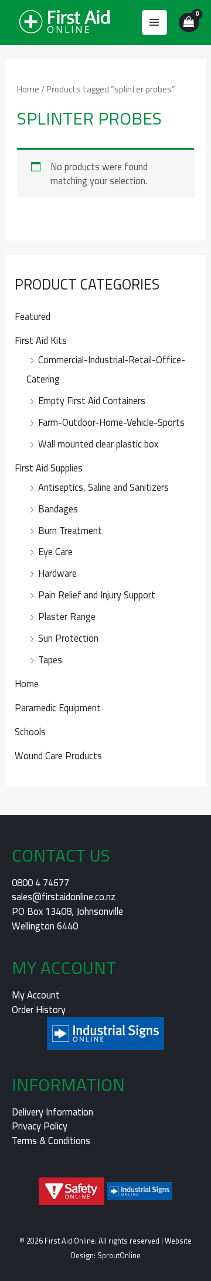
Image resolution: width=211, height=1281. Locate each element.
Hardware (57, 573)
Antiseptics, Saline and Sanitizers (103, 487)
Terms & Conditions (51, 1140)
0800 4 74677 (40, 882)
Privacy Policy (39, 1125)
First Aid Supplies (49, 467)
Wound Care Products (58, 755)
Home (27, 683)
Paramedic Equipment (58, 707)
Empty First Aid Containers (91, 400)
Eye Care (55, 551)
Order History (39, 1009)
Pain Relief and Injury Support (96, 594)
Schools (30, 731)
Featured (32, 316)
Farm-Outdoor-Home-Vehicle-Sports (111, 422)
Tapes (50, 659)
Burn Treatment (70, 530)
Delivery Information (52, 1111)
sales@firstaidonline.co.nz (63, 896)
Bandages (58, 508)
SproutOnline (119, 1255)
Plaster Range (67, 616)
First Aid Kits (41, 340)
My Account (36, 994)
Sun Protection (68, 638)
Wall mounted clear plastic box (98, 443)
